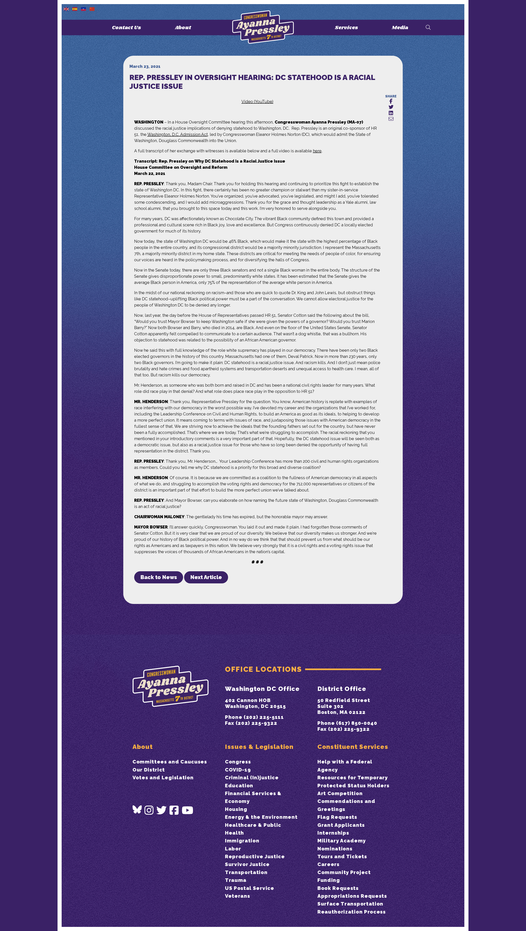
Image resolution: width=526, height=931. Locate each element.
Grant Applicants (341, 825)
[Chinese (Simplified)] (92, 8)
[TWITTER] (391, 107)
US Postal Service (249, 888)
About (183, 27)
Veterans (237, 896)
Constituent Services (352, 746)
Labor (233, 849)
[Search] (428, 27)
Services (346, 27)
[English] (66, 8)
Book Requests (338, 888)
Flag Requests (337, 817)
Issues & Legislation (259, 746)
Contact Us (126, 27)
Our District (149, 770)
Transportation (246, 872)
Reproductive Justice (255, 856)
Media (400, 27)
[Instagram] (149, 810)
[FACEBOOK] (391, 101)
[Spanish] (75, 8)
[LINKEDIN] (391, 113)
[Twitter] (161, 810)
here (317, 150)
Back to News (158, 577)
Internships (333, 833)
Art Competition (340, 793)
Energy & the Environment (261, 817)
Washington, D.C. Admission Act (177, 134)
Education (239, 786)
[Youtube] (188, 810)
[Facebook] (174, 810)
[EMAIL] (391, 119)
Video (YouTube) (257, 101)
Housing (236, 809)
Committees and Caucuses (170, 762)
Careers (328, 864)
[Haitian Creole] (83, 8)
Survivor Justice (247, 864)
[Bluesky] (137, 809)
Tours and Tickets (342, 856)
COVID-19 (238, 770)
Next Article (206, 577)
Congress (238, 762)
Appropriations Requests (352, 896)
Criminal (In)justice (252, 778)
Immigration (242, 841)
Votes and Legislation (163, 778)
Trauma (236, 880)
